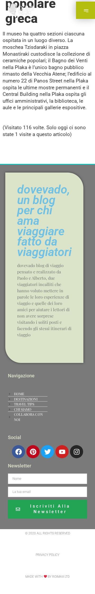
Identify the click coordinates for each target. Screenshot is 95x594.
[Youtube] (62, 451)
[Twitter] (47, 451)
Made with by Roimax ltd (47, 577)
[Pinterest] (33, 451)
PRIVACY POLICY (47, 555)
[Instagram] (76, 451)
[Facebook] (18, 451)
